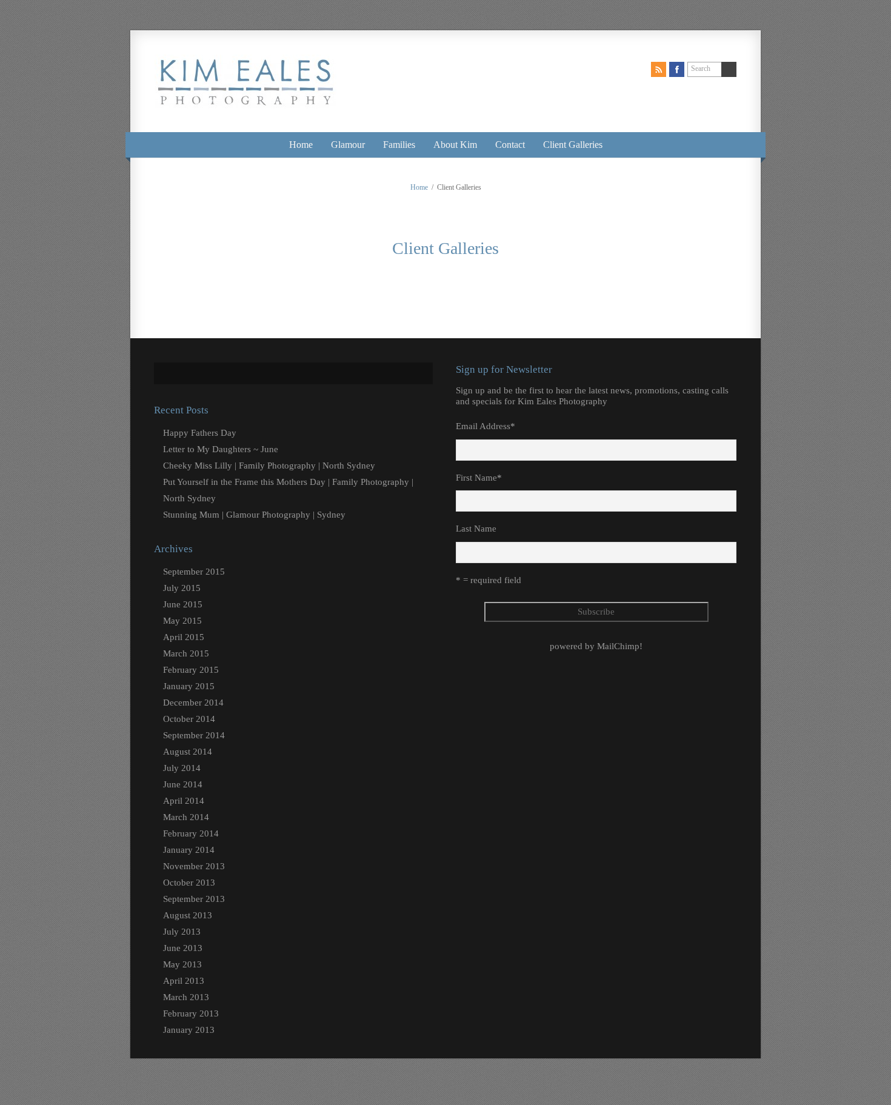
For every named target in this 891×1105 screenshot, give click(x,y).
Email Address (485, 426)
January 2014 (189, 850)
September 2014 (194, 735)
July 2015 (182, 588)
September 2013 (194, 899)
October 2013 (189, 882)
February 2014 (191, 833)
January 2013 (189, 1030)
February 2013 (191, 1013)
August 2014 (187, 751)
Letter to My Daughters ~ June (220, 449)
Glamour (348, 145)
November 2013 (194, 866)
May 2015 (182, 621)
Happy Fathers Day (199, 433)
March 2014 (186, 817)
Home (301, 145)
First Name (479, 477)
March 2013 (186, 997)
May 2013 (182, 964)
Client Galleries (572, 145)
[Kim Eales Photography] (245, 97)
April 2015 (183, 637)
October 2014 (189, 719)
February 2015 (191, 670)
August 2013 (187, 915)
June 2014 (182, 784)
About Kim (455, 145)
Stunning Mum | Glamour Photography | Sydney (254, 514)
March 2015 (186, 653)
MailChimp (618, 646)
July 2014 (182, 768)
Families (399, 145)
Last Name (476, 528)
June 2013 (182, 948)
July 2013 (182, 931)
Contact (510, 145)
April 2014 (183, 801)
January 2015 (189, 686)
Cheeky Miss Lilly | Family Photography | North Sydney (269, 465)
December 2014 (193, 702)
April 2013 (183, 981)
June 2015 (182, 604)
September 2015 (194, 571)
